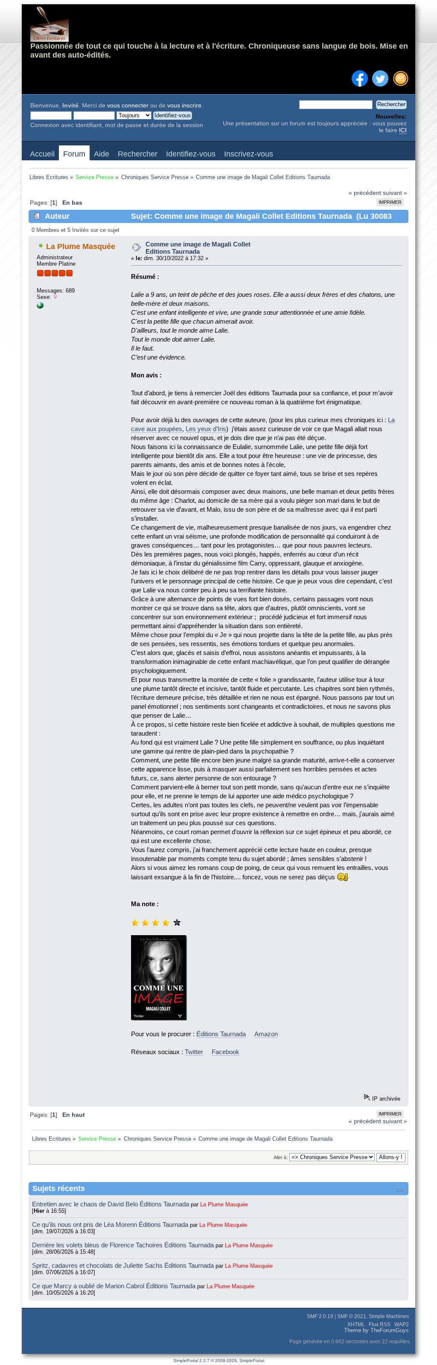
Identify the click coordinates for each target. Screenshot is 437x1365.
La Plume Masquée (80, 246)
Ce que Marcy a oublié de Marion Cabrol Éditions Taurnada (114, 1286)
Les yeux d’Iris (206, 428)
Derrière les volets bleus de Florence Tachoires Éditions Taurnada (124, 1245)
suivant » (395, 193)
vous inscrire (184, 105)
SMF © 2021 (351, 1316)
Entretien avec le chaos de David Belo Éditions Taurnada (111, 1204)
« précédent (365, 193)
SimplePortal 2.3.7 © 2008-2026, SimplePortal (218, 1360)
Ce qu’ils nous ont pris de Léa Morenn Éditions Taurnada (111, 1224)
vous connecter (128, 105)
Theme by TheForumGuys (376, 1330)
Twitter (194, 1051)
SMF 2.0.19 (320, 1316)
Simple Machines (389, 1316)
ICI (403, 130)
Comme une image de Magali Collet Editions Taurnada (198, 248)
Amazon (266, 1034)
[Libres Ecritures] (40, 307)
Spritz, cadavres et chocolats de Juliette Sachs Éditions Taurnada (124, 1265)
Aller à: (281, 1157)
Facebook (225, 1051)
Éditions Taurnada (221, 1034)
